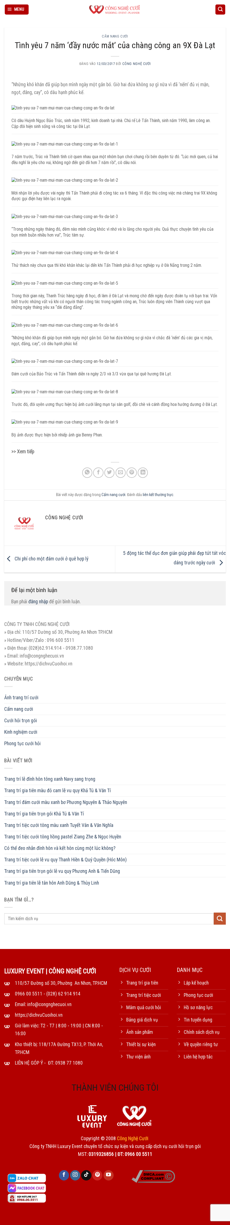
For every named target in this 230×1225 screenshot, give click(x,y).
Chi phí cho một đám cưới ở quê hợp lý (50, 559)
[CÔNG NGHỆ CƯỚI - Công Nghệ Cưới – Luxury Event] (115, 10)
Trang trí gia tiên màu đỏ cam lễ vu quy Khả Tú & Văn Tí (57, 790)
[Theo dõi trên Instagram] (75, 1175)
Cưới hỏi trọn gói (20, 720)
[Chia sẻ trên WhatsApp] (87, 472)
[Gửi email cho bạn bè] (121, 472)
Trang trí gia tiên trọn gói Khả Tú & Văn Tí (44, 814)
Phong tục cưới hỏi (22, 743)
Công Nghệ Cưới (136, 64)
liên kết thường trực (158, 494)
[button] (17, 9)
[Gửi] (220, 919)
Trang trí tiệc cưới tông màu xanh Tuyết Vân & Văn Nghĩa (58, 825)
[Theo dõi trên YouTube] (109, 1175)
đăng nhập (38, 601)
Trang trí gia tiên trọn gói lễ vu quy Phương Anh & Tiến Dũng (62, 871)
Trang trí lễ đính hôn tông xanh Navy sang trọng (49, 779)
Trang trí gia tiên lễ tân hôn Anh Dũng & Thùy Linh (51, 883)
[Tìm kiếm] (220, 9)
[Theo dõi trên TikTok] (86, 1175)
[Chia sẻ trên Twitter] (109, 472)
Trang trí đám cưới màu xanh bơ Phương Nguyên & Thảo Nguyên (65, 802)
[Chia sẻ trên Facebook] (98, 472)
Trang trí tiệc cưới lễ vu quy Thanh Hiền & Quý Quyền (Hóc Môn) (65, 859)
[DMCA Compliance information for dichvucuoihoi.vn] (153, 1176)
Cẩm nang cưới (115, 36)
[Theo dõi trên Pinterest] (97, 1175)
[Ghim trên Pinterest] (132, 472)
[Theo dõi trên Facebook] (64, 1175)
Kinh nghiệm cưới (20, 732)
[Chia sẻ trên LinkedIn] (143, 472)
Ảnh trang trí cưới (21, 697)
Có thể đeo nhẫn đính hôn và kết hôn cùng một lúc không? (60, 848)
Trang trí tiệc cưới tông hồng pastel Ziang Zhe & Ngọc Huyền (62, 837)
